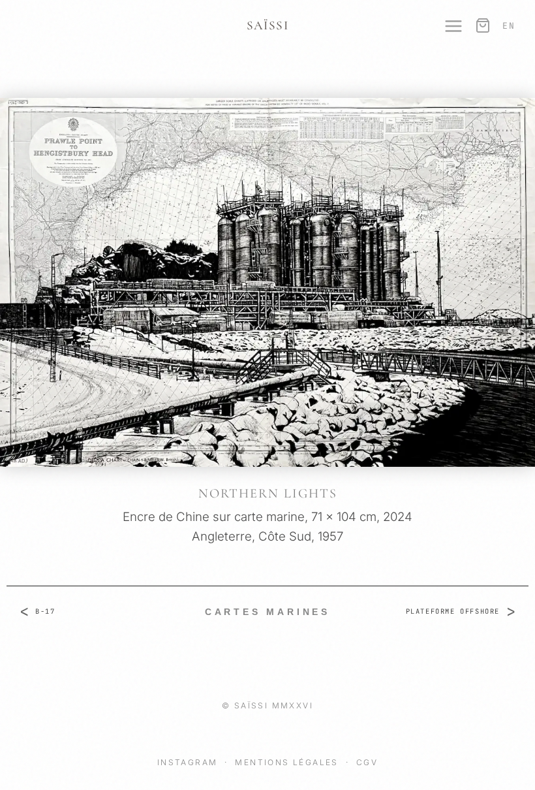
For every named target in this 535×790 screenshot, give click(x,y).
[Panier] (481, 26)
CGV (367, 762)
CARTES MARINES (267, 612)
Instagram (189, 762)
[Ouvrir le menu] (446, 26)
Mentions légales (288, 762)
